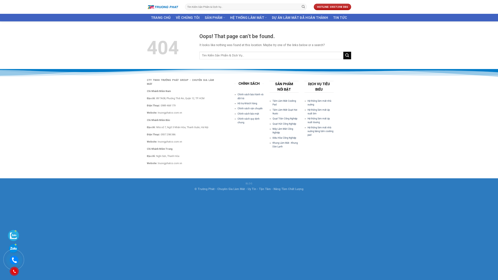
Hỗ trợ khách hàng (247, 103)
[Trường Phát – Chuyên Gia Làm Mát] (163, 7)
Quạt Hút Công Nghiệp (284, 123)
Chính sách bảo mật (248, 113)
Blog (249, 183)
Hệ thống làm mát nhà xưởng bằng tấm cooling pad (320, 131)
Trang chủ (161, 18)
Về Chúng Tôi (188, 18)
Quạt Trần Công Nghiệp (285, 118)
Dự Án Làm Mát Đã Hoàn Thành (300, 18)
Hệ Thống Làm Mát (247, 18)
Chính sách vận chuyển (250, 108)
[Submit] (303, 7)
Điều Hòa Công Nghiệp (284, 137)
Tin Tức (340, 18)
